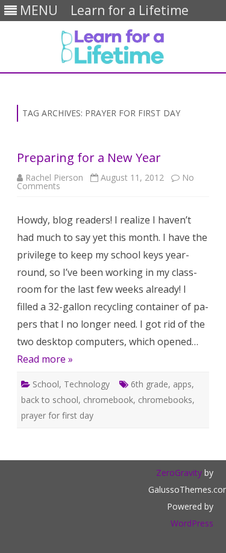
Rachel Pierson (54, 177)
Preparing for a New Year (89, 157)
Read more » (45, 359)
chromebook (108, 399)
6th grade (149, 384)
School (46, 384)
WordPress (192, 523)
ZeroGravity (179, 472)
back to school (49, 399)
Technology (87, 384)
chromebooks (165, 399)
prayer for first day (57, 415)
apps (182, 384)
